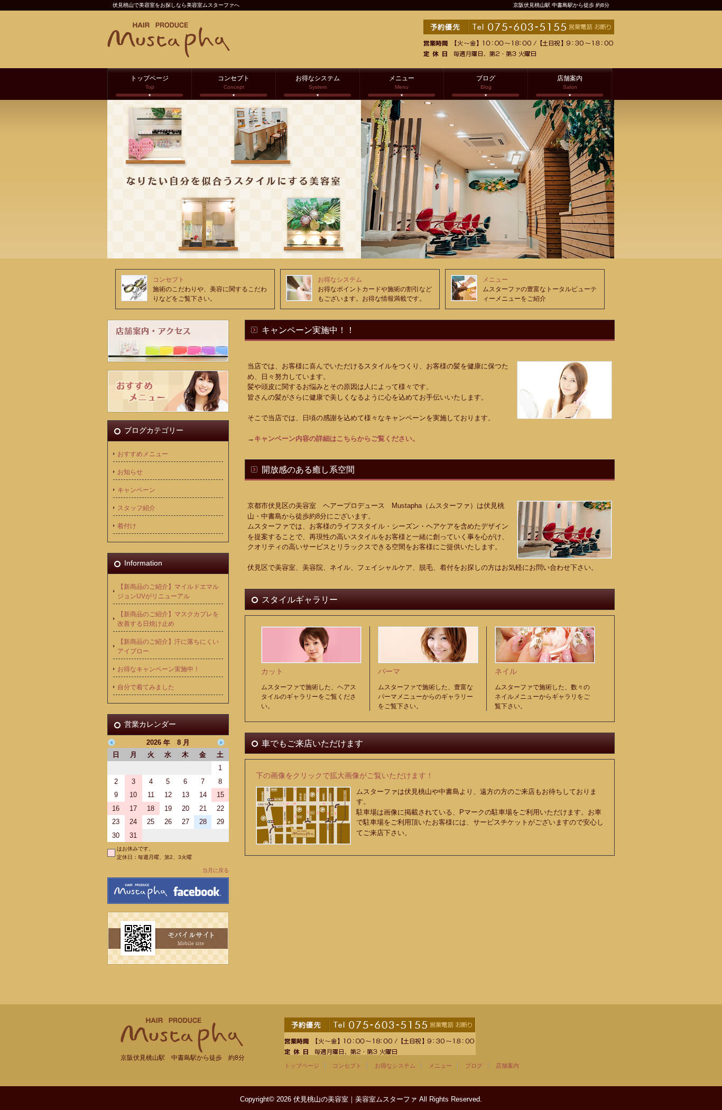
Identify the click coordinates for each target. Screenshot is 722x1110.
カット (272, 671)
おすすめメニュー (142, 454)
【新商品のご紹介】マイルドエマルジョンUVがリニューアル (168, 591)
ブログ (485, 82)
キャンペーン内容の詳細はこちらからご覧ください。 (336, 438)
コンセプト (233, 82)
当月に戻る (215, 870)
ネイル (506, 671)
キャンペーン (136, 490)
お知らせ (130, 472)
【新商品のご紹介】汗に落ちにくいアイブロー (168, 646)
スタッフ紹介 (136, 508)
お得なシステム (317, 82)
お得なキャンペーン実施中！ (158, 669)
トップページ (150, 82)
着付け (126, 526)
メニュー (401, 82)
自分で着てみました (145, 687)
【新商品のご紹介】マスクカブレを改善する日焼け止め (168, 618)
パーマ (389, 671)
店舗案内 (569, 82)
